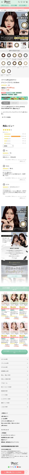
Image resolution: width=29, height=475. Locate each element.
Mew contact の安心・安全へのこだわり (10, 423)
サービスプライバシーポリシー (8, 435)
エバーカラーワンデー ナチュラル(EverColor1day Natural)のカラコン (23, 339)
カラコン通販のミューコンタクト (7, 10)
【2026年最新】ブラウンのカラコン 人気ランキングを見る (14, 352)
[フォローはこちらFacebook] (15, 467)
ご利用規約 (3, 433)
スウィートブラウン (14, 342)
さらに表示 (14, 276)
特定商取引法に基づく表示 (7, 437)
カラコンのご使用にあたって (7, 421)
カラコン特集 (14, 5)
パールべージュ (22, 341)
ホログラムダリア (4, 342)
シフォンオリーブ (22, 313)
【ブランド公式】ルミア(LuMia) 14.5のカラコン (14, 312)
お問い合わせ (4, 425)
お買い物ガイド (4, 416)
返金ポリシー (4, 439)
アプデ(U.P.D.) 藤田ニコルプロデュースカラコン (5, 340)
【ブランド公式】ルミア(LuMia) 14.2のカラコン (23, 312)
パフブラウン (3, 314)
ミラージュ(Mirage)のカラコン (19, 10)
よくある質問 (4, 418)
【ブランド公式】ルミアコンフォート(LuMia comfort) (5, 312)
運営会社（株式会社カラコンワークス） (10, 442)
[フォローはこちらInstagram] (11, 467)
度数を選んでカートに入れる (13, 472)
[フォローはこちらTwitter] (13, 467)
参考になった (22, 161)
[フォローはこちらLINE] (8, 467)
